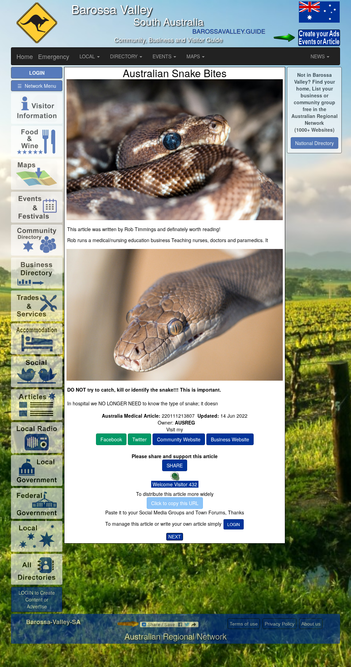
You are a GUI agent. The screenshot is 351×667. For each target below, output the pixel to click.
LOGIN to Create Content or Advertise (37, 599)
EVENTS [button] (163, 56)
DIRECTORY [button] (124, 56)
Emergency (53, 56)
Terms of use (244, 624)
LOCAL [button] (88, 56)
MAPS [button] (193, 56)
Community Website (179, 439)
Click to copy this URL (174, 503)
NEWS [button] (318, 56)
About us (310, 624)
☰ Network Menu (36, 85)
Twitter (139, 439)
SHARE (175, 465)
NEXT (174, 536)
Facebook (111, 439)
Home (24, 56)
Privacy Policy (279, 624)
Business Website (230, 439)
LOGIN (233, 524)
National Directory (314, 143)
